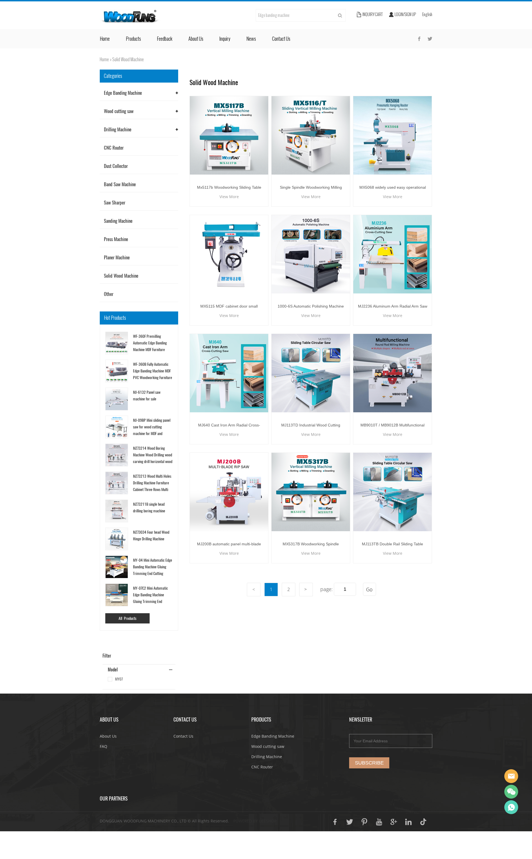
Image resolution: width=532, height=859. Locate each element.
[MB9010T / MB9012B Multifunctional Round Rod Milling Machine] (392, 373)
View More (229, 196)
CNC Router (114, 147)
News (251, 38)
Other (108, 294)
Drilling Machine (117, 129)
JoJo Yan (511, 776)
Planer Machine (117, 257)
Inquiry (224, 38)
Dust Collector (116, 166)
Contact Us (281, 38)
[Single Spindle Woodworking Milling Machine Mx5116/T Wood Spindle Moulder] (311, 135)
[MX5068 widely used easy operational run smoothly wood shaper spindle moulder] (392, 135)
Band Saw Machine (120, 184)
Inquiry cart (372, 14)
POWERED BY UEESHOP (254, 821)
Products (133, 38)
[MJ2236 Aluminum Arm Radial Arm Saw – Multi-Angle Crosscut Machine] (392, 254)
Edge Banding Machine (123, 93)
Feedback (164, 38)
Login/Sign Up (405, 14)
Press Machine (116, 239)
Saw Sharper (114, 202)
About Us (195, 38)
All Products (127, 618)
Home (105, 38)
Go (369, 589)
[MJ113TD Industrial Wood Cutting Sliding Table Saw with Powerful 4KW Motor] (311, 373)
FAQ (103, 746)
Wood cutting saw (119, 111)
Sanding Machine (118, 221)
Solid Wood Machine (128, 59)
